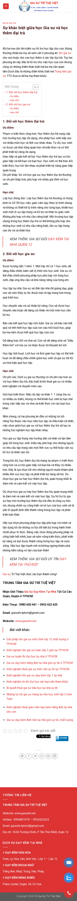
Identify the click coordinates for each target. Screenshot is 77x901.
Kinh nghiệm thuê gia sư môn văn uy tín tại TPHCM (37, 669)
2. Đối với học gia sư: (18, 104)
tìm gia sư (65, 53)
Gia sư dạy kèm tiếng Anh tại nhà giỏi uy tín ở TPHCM (39, 663)
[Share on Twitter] (35, 756)
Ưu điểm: (15, 96)
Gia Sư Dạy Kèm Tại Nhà (40, 591)
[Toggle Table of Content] (34, 87)
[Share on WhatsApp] (22, 756)
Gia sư (7, 574)
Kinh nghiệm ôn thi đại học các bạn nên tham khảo (37, 681)
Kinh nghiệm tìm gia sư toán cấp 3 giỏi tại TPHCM (37, 650)
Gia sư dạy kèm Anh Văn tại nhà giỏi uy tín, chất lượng (39, 720)
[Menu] (6, 6)
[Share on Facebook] (29, 756)
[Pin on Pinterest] (48, 756)
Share (63, 738)
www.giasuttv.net (25, 621)
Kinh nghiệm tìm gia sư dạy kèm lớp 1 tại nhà (34, 675)
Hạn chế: (14, 100)
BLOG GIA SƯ (9, 23)
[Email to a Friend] (42, 756)
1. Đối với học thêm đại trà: (22, 92)
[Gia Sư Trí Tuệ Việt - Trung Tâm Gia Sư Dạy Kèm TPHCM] (38, 6)
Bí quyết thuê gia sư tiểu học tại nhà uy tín (32, 688)
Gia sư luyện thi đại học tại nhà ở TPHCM (31, 656)
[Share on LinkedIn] (55, 756)
